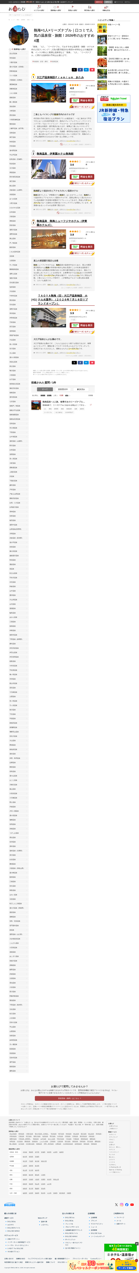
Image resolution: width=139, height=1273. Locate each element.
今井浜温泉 (13, 666)
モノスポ (112, 1154)
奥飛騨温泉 (13, 727)
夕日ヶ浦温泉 (14, 811)
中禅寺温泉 (13, 296)
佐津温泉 (13, 842)
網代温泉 (13, 644)
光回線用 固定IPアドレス (73, 1230)
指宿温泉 (13, 1066)
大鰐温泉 (13, 111)
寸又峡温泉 (13, 692)
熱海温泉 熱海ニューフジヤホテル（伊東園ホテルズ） (62, 223)
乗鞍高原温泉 (14, 498)
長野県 (31, 1166)
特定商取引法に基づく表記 (13, 1262)
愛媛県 (37, 1188)
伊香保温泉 (13, 318)
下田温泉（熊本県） (16, 1005)
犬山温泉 (13, 740)
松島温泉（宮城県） (16, 159)
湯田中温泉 (13, 525)
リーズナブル (48, 412)
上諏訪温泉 (13, 472)
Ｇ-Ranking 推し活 (115, 1167)
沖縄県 (69, 1193)
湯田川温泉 (13, 230)
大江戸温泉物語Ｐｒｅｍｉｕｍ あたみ (60, 77)
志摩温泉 (13, 762)
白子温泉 (13, 379)
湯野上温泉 (13, 274)
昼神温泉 (13, 511)
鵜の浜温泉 (13, 551)
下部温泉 (13, 432)
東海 (50, 409)
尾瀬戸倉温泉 (14, 335)
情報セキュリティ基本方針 (34, 1262)
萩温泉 (12, 930)
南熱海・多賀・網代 (41, 61)
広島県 (43, 1184)
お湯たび (112, 1144)
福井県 (37, 1170)
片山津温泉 (13, 599)
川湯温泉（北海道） (16, 80)
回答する (99, 2)
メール (119, 1221)
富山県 (25, 1170)
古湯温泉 (13, 978)
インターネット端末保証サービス (18, 1242)
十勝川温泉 (13, 62)
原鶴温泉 (13, 965)
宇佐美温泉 (13, 670)
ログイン (127, 2)
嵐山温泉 (13, 789)
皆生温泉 (13, 886)
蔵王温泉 (13, 181)
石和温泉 (13, 423)
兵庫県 (43, 1179)
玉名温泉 (13, 1009)
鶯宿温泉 (13, 124)
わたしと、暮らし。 (115, 1147)
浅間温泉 (13, 454)
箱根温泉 (13, 392)
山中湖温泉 (13, 436)
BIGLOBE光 (11, 1221)
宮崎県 (55, 1193)
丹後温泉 (13, 807)
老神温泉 (13, 331)
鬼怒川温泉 (13, 278)
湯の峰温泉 (13, 873)
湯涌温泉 (13, 608)
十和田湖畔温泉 (15, 119)
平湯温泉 (13, 718)
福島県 (61, 1152)
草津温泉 (13, 313)
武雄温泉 (13, 974)
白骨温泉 (13, 450)
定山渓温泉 (13, 53)
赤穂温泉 (13, 829)
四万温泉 (13, 326)
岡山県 (37, 1184)
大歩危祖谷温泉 (15, 939)
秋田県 (49, 1152)
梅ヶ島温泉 (13, 674)
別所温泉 (13, 516)
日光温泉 (13, 304)
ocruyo (111, 1142)
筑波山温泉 (13, 362)
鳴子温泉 (13, 137)
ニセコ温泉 (13, 93)
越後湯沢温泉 (14, 555)
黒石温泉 (13, 115)
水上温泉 (13, 353)
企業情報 (91, 1213)
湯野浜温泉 (13, 234)
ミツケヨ (112, 1162)
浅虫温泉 (13, 106)
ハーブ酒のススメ (114, 1172)
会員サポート (121, 1224)
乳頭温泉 (13, 164)
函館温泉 (13, 97)
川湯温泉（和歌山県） (17, 868)
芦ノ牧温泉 (13, 243)
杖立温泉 (13, 1013)
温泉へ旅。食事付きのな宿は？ (64, 141)
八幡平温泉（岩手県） (17, 128)
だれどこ (112, 1139)
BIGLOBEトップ (63, 1262)
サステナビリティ (97, 1224)
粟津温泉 (13, 595)
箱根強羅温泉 (14, 414)
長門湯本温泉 (14, 925)
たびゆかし (112, 1164)
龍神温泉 (13, 877)
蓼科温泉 (13, 485)
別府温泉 (13, 1035)
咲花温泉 (13, 560)
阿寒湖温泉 (13, 71)
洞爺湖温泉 (13, 89)
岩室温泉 (13, 547)
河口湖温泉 (13, 428)
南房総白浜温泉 (15, 384)
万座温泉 (13, 322)
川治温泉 (13, 291)
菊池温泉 (13, 1000)
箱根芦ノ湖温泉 (15, 406)
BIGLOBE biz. (70, 1217)
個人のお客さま (10, 1213)
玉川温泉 (13, 168)
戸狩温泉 (13, 489)
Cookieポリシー (96, 1258)
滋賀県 (25, 1179)
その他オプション (13, 1251)
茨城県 (37, 1156)
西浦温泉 (13, 745)
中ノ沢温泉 (13, 265)
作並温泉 (13, 146)
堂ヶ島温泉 (13, 701)
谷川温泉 (13, 348)
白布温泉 (13, 212)
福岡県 (25, 1193)
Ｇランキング (113, 1137)
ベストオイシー (114, 1152)
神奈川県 (44, 1161)
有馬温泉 (13, 824)
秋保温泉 (13, 142)
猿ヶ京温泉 (13, 344)
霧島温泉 (13, 1071)
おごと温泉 (13, 780)
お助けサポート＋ (13, 1239)
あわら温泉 (13, 617)
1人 (45, 409)
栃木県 (25, 1156)
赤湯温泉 (13, 194)
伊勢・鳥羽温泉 (15, 758)
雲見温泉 (13, 688)
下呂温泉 (13, 714)
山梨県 (25, 1166)
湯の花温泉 (13, 815)
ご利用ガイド (113, 1128)
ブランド (94, 1221)
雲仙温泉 (13, 983)
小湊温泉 (13, 375)
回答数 (49, 395)
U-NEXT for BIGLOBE (15, 1248)
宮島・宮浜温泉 (15, 921)
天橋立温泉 (13, 785)
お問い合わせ (8, 1258)
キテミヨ (112, 1149)
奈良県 (49, 1179)
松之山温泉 (13, 573)
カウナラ (112, 1159)
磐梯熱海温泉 (14, 269)
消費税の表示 (20, 1258)
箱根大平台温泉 (15, 410)
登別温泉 (13, 58)
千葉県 (31, 1161)
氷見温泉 (13, 582)
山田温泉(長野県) (15, 529)
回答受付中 (63, 389)
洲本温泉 (13, 846)
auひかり (10, 1225)
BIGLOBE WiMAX (13, 1231)
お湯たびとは (113, 1126)
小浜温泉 (13, 987)
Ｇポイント (112, 1134)
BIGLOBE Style (96, 1233)
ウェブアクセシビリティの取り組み (40, 1258)
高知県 (43, 1188)
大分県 (49, 1193)
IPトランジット (70, 1239)
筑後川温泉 (13, 961)
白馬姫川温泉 (14, 507)
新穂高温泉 (13, 723)
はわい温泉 (13, 895)
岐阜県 (31, 1175)
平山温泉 (13, 1027)
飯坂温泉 (13, 247)
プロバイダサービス (72, 1227)
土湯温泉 (13, 260)
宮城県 (43, 1152)
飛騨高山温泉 (14, 732)
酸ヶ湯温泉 (13, 102)
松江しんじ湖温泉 (16, 903)
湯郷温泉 (13, 917)
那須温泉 (13, 300)
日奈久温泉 (13, 1022)
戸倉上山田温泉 (15, 494)
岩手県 (37, 1152)
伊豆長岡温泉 (14, 657)
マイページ (119, 2)
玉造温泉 (13, 899)
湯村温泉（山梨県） (16, 441)
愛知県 (37, 1175)
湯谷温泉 (13, 754)
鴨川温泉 (13, 370)
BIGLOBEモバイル (13, 1228)
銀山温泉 (13, 186)
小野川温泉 (13, 203)
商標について (50, 1262)
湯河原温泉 (13, 397)
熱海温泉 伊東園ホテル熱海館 (55, 153)
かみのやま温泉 (15, 208)
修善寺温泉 (13, 635)
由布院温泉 (13, 1040)
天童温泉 (13, 216)
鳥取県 (25, 1184)
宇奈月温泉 (13, 577)
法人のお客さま (68, 1213)
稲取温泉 (13, 661)
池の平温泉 (13, 542)
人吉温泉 (13, 1018)
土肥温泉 (13, 696)
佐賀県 (31, 1193)
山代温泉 (13, 604)
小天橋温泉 (13, 798)
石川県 (31, 1170)
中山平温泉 (13, 155)
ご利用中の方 (118, 1213)
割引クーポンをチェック (84, 107)
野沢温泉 (13, 445)
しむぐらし (45, 1225)
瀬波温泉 (13, 564)
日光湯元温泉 (14, 282)
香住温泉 (13, 837)
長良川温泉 (13, 736)
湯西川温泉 (13, 309)
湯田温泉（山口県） (16, 934)
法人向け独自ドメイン (72, 1248)
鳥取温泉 (13, 890)
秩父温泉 (13, 366)
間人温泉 (13, 802)
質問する (108, 2)
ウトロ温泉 (13, 75)
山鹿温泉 (13, 1031)
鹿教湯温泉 (13, 467)
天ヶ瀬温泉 (13, 1044)
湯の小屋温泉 (14, 357)
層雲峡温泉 (13, 84)
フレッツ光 (69, 1224)
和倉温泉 (13, 586)
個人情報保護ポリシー (62, 1258)
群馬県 (31, 1156)
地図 (73, 95)
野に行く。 (112, 1157)
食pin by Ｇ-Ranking (115, 1170)
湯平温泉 (13, 1062)
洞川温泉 (13, 855)
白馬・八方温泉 (15, 503)
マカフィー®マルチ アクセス (73, 1244)
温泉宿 (82, 409)
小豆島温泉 (13, 947)
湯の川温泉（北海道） (17, 67)
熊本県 (43, 1193)
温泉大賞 (44, 1221)
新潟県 (37, 1166)
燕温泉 (12, 569)
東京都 (37, 1161)
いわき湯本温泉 (15, 252)
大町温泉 (13, 463)
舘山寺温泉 (13, 683)
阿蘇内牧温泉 (14, 996)
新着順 (43, 395)
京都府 (31, 1179)
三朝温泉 (13, 881)
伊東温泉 (13, 630)
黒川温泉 (13, 991)
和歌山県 (56, 1179)
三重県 (43, 1175)
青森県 (31, 1152)
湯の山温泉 (13, 776)
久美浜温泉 (13, 793)
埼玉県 (25, 1161)
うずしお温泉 (14, 833)
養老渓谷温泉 (14, 388)
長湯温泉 (13, 1053)
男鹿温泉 (13, 172)
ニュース (94, 1227)
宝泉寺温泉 (13, 1057)
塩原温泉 (13, 287)
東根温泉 (13, 221)
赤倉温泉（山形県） (16, 190)
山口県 (49, 1184)
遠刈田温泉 (13, 150)
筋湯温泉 (13, 1049)
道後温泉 (13, 952)
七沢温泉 (13, 401)
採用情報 (94, 1230)
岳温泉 (12, 256)
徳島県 (25, 1188)
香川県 (31, 1188)
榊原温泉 (13, 767)
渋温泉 (12, 476)
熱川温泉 (13, 710)
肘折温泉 (13, 225)
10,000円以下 (69, 412)
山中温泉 (13, 591)
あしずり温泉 (14, 956)
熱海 (62, 409)
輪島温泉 (13, 613)
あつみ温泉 (13, 199)
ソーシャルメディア (98, 1236)
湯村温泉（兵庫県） (16, 851)
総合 (66, 395)
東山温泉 (13, 238)
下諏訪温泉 (13, 481)
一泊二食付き (58, 412)
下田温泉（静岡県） (16, 639)
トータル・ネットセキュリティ (18, 1245)
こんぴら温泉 (14, 943)
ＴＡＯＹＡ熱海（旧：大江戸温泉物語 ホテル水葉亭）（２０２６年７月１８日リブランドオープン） (63, 299)
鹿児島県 (62, 1193)
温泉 (75, 409)
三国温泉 (13, 622)
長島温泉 (13, 771)
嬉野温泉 (13, 969)
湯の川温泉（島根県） (17, 908)
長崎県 (37, 1193)
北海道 (25, 1152)
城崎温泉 (13, 820)
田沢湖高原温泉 (15, 177)
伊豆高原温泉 (14, 648)
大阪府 (37, 1179)
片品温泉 (13, 340)
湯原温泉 (13, 912)
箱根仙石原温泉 (15, 419)
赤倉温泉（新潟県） (16, 538)
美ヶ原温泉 (13, 459)
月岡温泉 (13, 533)
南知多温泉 (13, 749)
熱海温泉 (13, 626)
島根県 (31, 1184)
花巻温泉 (13, 133)
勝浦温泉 (13, 864)
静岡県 (56, 409)
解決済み (81, 389)
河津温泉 (13, 679)
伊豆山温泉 (13, 652)
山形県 (55, 1152)
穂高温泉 (13, 520)
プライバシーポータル (80, 1258)
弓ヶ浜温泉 (13, 705)
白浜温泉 (13, 859)
